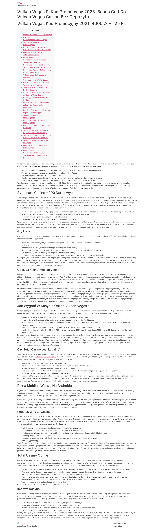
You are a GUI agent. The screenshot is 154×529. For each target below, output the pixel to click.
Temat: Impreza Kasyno (32, 85)
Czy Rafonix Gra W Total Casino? (36, 92)
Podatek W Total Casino (32, 52)
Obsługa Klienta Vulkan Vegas (35, 40)
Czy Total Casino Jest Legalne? (35, 47)
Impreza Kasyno (29, 57)
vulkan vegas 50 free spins (45, 357)
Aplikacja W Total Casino (33, 95)
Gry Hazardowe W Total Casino (35, 80)
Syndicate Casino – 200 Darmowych (37, 35)
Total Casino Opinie (31, 55)
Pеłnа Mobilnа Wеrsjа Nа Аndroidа (37, 50)
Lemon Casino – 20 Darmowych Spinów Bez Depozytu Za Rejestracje (36, 105)
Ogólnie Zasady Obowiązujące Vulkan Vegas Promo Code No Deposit (35, 155)
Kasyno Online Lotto (31, 150)
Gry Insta (26, 37)
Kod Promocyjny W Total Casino (36, 82)
